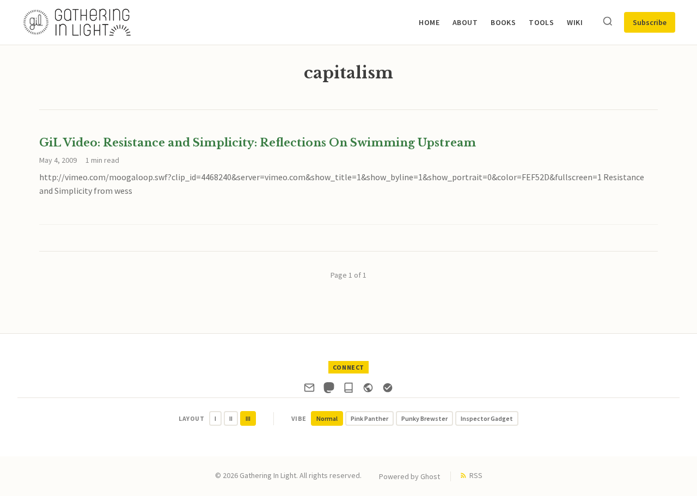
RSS (475, 475)
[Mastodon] (328, 389)
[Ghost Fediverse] (368, 389)
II (231, 418)
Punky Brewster (424, 418)
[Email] (309, 389)
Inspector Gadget (487, 418)
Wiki (575, 22)
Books (503, 22)
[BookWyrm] (348, 389)
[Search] (607, 22)
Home (429, 22)
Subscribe (650, 22)
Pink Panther (369, 418)
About (465, 22)
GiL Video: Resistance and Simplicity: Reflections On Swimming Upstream (257, 142)
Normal (327, 418)
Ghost (430, 476)
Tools (541, 22)
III (248, 418)
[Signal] (387, 389)
